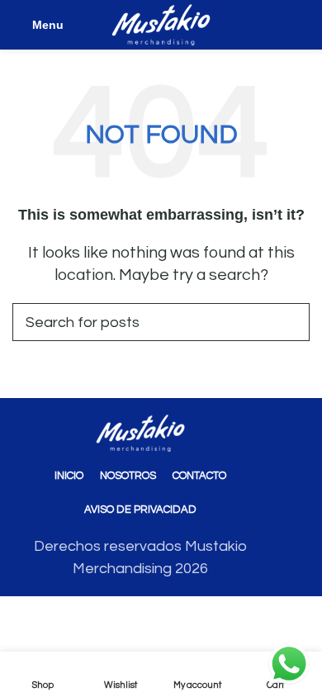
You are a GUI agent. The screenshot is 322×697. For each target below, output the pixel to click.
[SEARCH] (291, 322)
